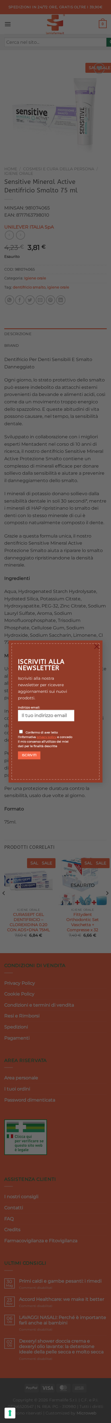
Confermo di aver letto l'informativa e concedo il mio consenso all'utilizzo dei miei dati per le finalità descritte (45, 739)
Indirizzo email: (29, 707)
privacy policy (46, 737)
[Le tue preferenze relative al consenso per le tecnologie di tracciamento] (10, 1413)
